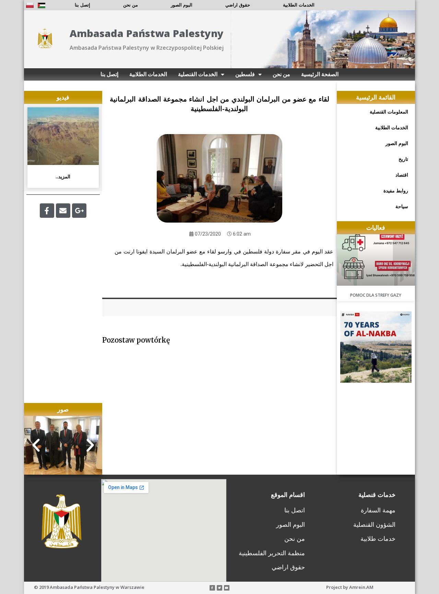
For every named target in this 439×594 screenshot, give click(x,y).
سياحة (401, 206)
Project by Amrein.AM (349, 587)
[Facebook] (47, 210)
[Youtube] (226, 588)
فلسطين (245, 74)
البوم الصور (181, 5)
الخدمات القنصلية (197, 74)
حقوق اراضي (237, 5)
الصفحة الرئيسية (320, 74)
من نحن (130, 5)
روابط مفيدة (395, 190)
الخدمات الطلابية (299, 5)
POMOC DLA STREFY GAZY (375, 295)
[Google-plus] (79, 210)
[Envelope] (63, 210)
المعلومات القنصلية (389, 112)
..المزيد (63, 176)
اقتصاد (401, 175)
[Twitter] (219, 588)
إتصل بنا (82, 5)
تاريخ (403, 159)
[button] (36, 445)
